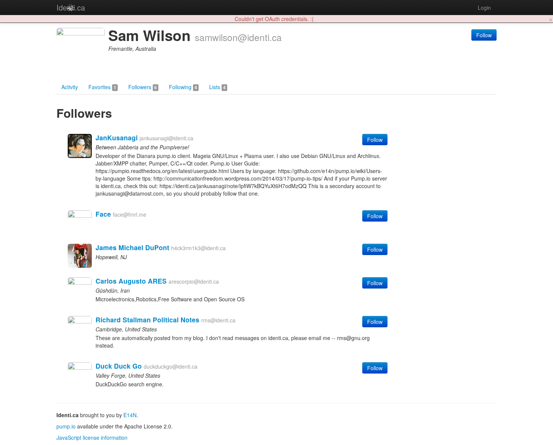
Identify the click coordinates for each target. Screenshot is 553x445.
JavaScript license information (92, 437)
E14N (130, 415)
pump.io (66, 426)
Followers (142, 87)
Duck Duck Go (119, 366)
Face (103, 214)
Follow (484, 35)
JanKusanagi (117, 137)
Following (183, 87)
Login (484, 7)
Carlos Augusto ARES (131, 281)
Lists (217, 87)
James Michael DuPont (132, 247)
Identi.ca (70, 7)
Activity (69, 87)
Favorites (102, 87)
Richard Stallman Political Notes (147, 319)
